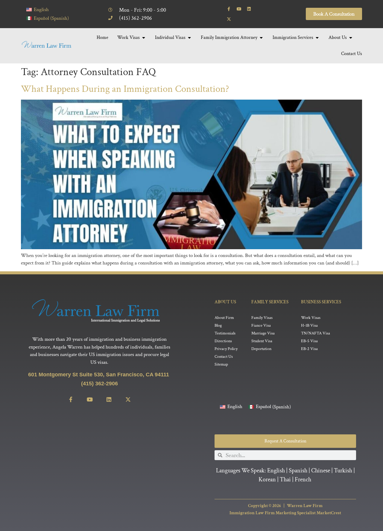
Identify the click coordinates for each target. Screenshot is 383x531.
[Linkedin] (249, 9)
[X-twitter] (229, 19)
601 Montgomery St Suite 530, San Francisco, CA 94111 (99, 375)
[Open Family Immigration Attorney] (261, 37)
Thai (285, 479)
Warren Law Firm (305, 506)
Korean (267, 479)
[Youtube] (239, 9)
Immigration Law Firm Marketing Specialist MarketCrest (285, 513)
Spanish (298, 470)
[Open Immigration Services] (317, 37)
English (276, 470)
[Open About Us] (350, 37)
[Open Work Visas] (143, 37)
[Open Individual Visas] (189, 37)
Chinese (320, 470)
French (303, 479)
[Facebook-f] (229, 9)
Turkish (343, 470)
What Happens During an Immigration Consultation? (125, 89)
